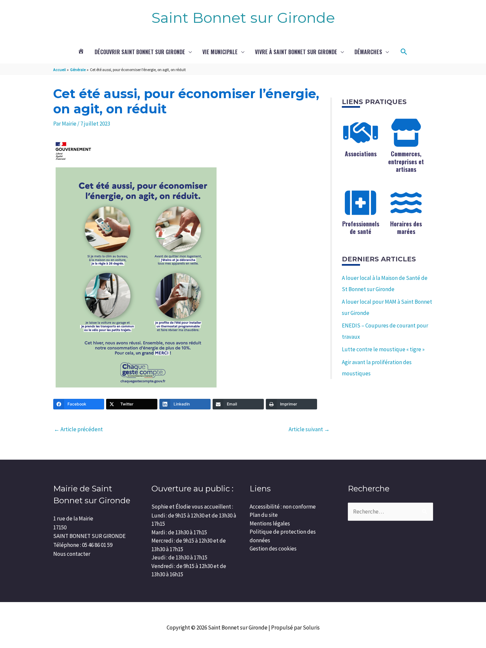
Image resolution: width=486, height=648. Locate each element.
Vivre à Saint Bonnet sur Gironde (296, 52)
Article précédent (78, 429)
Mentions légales (270, 523)
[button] (404, 52)
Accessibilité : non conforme (283, 506)
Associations (361, 153)
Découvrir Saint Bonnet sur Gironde (140, 52)
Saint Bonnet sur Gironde (243, 17)
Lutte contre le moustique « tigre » (383, 349)
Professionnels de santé (360, 227)
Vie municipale (220, 52)
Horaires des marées (406, 227)
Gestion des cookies (273, 548)
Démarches (368, 52)
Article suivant (309, 429)
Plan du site (264, 514)
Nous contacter (71, 553)
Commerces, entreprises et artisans (406, 161)
